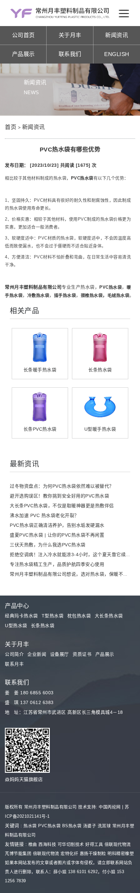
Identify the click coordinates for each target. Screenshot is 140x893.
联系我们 (70, 54)
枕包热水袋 (79, 615)
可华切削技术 (71, 844)
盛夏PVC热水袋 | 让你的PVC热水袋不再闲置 (57, 535)
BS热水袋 (72, 825)
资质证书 (82, 654)
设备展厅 (59, 654)
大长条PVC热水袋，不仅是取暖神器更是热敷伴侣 (62, 505)
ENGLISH (116, 54)
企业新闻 (36, 654)
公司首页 (23, 35)
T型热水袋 (53, 615)
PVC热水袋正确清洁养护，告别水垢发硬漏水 (57, 525)
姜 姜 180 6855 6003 (29, 692)
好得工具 (94, 844)
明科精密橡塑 (120, 853)
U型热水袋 (16, 625)
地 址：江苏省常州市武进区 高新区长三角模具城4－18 (64, 712)
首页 (10, 127)
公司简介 (14, 654)
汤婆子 (89, 825)
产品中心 (17, 606)
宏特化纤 (69, 853)
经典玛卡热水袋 (21, 615)
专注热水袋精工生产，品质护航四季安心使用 (57, 564)
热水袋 (30, 825)
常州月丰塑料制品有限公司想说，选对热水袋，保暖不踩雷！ (73, 574)
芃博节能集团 (18, 853)
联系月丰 (14, 664)
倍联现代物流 (118, 844)
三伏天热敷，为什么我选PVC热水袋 (48, 544)
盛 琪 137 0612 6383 (29, 702)
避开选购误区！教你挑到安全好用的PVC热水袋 (59, 495)
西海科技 (47, 844)
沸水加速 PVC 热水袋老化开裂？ (44, 515)
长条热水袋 (43, 625)
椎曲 (32, 844)
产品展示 (23, 54)
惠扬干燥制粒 (93, 853)
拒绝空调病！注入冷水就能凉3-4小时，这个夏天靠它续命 (70, 554)
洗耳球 (104, 825)
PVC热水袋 (49, 825)
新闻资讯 (116, 35)
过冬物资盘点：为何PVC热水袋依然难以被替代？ (62, 486)
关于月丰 (70, 35)
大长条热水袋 (109, 615)
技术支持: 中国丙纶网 (99, 806)
